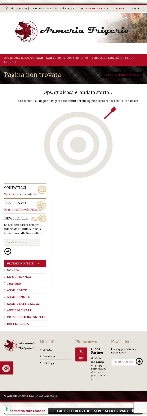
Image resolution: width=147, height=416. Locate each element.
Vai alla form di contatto (20, 191)
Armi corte (17, 290)
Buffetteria (18, 323)
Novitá (13, 270)
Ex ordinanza (19, 276)
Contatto (47, 349)
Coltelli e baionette (26, 317)
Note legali (48, 363)
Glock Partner (97, 350)
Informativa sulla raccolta (26, 411)
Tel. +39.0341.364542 (71, 8)
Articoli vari (19, 310)
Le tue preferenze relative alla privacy (90, 411)
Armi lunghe (18, 297)
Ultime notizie (20, 263)
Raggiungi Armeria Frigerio (22, 206)
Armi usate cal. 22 (23, 303)
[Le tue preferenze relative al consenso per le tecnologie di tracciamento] (6, 409)
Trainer (14, 283)
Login (135, 8)
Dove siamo (49, 356)
